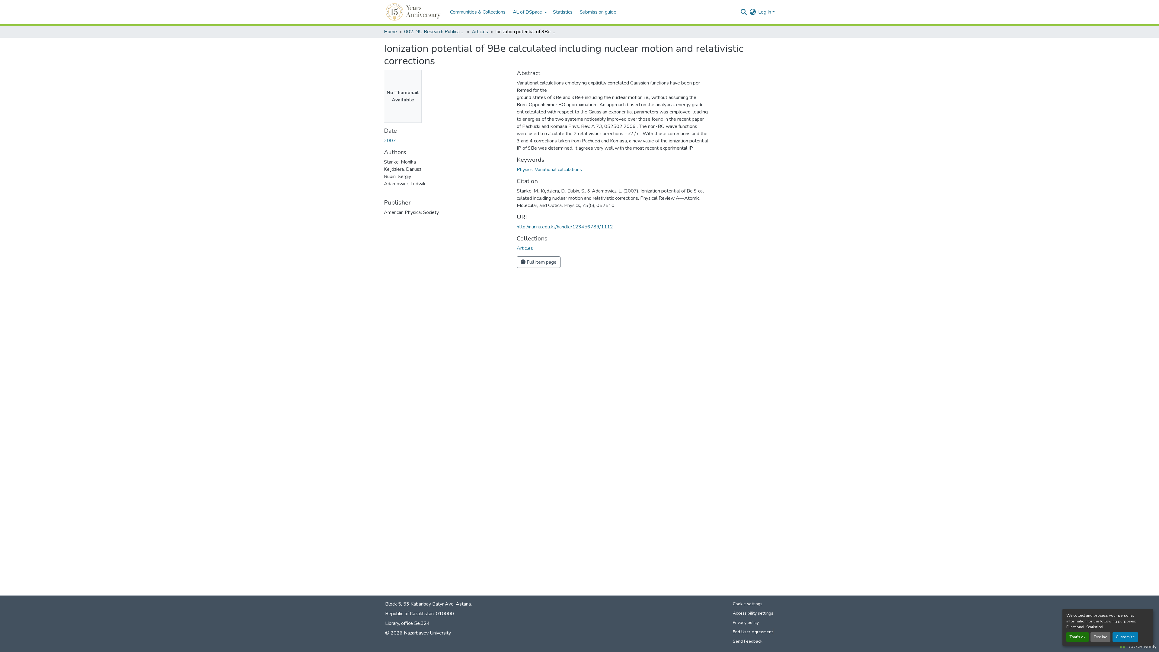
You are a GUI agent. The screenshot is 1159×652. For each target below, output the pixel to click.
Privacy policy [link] (746, 622)
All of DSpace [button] (527, 12)
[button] (414, 12)
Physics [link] (525, 169)
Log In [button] (765, 12)
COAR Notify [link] (1143, 646)
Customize (1125, 637)
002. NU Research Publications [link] (434, 31)
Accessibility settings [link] (753, 613)
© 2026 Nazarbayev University (418, 633)
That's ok (1077, 637)
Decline (1100, 637)
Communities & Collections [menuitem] (478, 12)
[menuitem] (529, 12)
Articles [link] (480, 31)
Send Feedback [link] (747, 641)
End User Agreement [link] (753, 632)
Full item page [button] (541, 262)
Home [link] (390, 31)
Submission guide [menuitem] (598, 12)
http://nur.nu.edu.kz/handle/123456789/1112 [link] (565, 227)
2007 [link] (390, 140)
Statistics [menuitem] (563, 12)
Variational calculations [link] (558, 169)
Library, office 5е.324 (407, 623)
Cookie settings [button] (747, 604)
